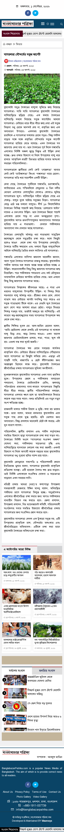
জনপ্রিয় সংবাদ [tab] (47, 671)
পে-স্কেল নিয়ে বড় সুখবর (40, 703)
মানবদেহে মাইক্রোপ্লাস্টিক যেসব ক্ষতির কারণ (15, 641)
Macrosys (47, 820)
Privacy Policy (22, 791)
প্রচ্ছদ (9, 44)
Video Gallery (40, 796)
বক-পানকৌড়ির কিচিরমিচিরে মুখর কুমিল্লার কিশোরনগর (47, 641)
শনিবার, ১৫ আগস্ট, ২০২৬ (45, 584)
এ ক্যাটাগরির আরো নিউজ (17, 549)
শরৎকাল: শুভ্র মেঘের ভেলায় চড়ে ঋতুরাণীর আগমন (16, 574)
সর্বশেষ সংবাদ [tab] (17, 671)
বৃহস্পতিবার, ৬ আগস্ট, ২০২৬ (15, 618)
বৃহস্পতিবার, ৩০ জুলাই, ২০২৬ (15, 648)
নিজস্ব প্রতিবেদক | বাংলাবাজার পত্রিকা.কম (24, 61)
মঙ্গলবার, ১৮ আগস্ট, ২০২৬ (14, 581)
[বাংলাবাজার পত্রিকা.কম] (16, 752)
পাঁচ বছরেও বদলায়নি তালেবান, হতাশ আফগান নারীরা (45, 575)
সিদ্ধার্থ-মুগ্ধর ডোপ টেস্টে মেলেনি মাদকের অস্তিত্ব (35, 33)
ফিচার (19, 44)
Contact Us (55, 791)
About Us (8, 791)
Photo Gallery (24, 796)
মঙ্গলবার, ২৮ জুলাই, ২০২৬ (45, 648)
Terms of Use (39, 791)
